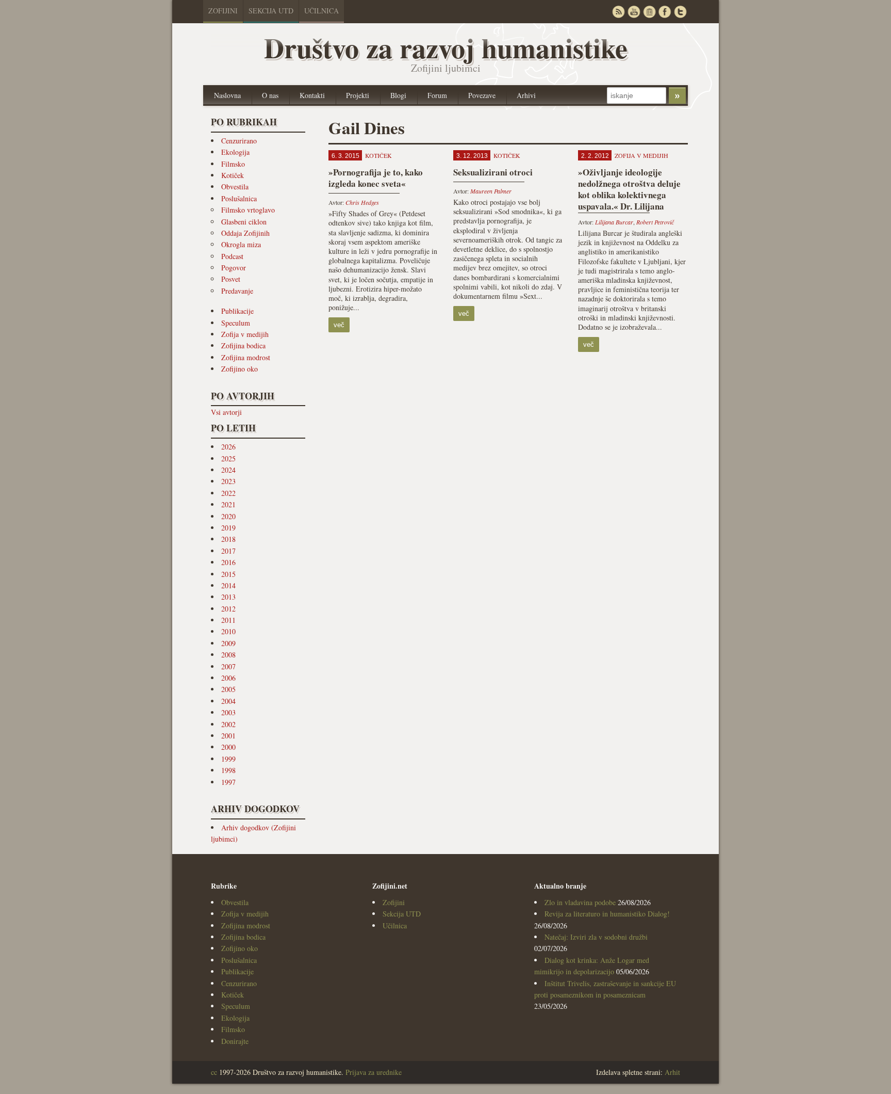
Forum (437, 95)
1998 (228, 770)
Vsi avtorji (226, 412)
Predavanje (237, 291)
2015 (228, 574)
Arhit (672, 1072)
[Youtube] (633, 11)
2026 (228, 447)
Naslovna (227, 95)
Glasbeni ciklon (244, 222)
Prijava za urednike (373, 1072)
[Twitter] (680, 11)
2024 (228, 470)
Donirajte (235, 1041)
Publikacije (237, 311)
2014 (228, 585)
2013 (228, 597)
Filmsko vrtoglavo (248, 210)
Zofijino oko (239, 369)
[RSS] (618, 11)
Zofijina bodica (243, 345)
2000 (228, 747)
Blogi (398, 95)
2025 (228, 458)
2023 (228, 481)
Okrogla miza (241, 244)
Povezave (482, 95)
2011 (228, 620)
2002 (228, 724)
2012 (228, 609)
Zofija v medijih (245, 334)
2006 (228, 678)
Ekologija (235, 152)
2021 (228, 504)
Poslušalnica (239, 198)
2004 (228, 701)
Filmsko (233, 164)
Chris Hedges (362, 202)
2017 (228, 551)
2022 (228, 493)
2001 (228, 736)
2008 (228, 654)
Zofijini (223, 10)
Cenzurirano (239, 141)
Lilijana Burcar (614, 222)
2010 (228, 631)
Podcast (232, 256)
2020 (228, 516)
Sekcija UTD (271, 10)
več (339, 325)
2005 (228, 689)
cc (214, 1072)
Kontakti (312, 95)
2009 (228, 643)
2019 (228, 528)
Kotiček (232, 175)
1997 (228, 782)
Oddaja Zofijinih (245, 233)
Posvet (230, 279)
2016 (228, 562)
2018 (228, 539)
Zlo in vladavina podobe (580, 902)
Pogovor (233, 267)
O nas (270, 95)
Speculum (235, 323)
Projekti (357, 95)
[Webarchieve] (649, 11)
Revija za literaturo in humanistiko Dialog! (607, 914)
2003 (228, 712)
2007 (228, 666)
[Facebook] (664, 11)
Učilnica (321, 10)
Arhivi (526, 95)
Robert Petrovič (655, 222)
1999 (228, 759)
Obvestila (235, 186)
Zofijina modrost (245, 357)
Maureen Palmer (491, 191)
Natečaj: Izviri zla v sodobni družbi (596, 937)
